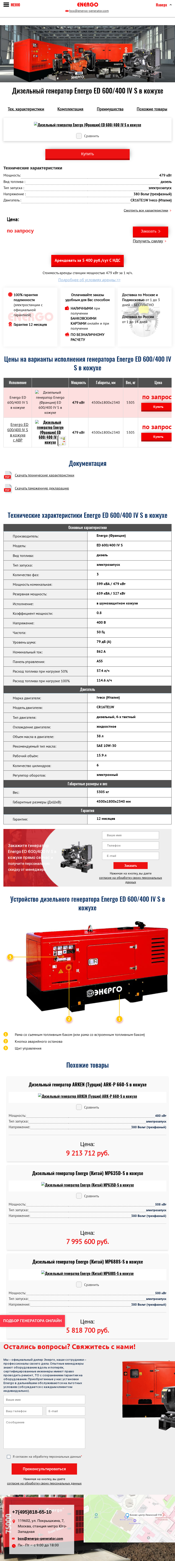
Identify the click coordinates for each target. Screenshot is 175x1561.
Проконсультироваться (44, 1469)
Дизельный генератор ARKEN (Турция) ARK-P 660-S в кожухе (88, 1084)
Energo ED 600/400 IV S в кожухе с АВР (17, 432)
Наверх (161, 5)
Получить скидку (148, 241)
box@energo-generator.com (89, 11)
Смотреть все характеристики (146, 210)
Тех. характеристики (26, 109)
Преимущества (110, 109)
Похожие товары (152, 109)
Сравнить (91, 136)
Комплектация (70, 109)
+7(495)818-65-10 (31, 1512)
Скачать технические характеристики (44, 475)
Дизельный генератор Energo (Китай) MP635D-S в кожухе (87, 1173)
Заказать (149, 231)
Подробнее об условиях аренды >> (89, 279)
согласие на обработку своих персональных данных (130, 880)
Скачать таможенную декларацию (42, 488)
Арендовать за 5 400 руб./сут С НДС (87, 260)
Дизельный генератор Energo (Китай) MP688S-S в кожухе (87, 1262)
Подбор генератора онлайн (32, 1321)
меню (15, 5)
